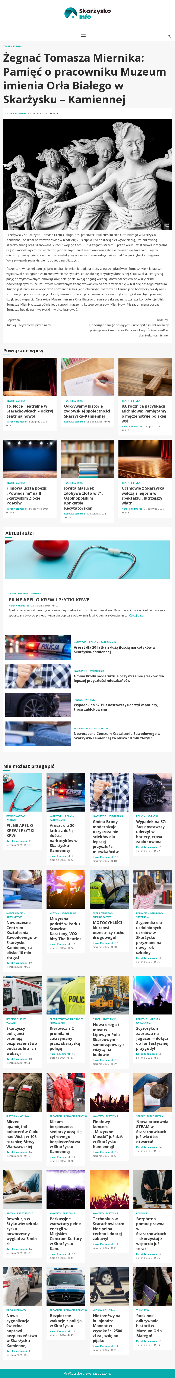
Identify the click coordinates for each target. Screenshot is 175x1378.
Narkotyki (80, 642)
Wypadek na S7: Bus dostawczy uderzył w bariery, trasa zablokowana (38, 705)
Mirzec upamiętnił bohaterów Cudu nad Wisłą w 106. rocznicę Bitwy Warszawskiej (22, 1092)
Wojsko (24, 1116)
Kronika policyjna (104, 1310)
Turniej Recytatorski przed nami (28, 322)
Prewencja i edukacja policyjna (69, 1116)
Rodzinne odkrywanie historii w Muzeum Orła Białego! (152, 1286)
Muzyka (55, 913)
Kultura (155, 1019)
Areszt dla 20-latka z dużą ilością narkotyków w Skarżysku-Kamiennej (38, 647)
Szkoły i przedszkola (149, 1116)
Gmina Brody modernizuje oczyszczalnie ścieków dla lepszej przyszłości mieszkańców (38, 676)
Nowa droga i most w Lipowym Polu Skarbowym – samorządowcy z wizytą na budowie (109, 995)
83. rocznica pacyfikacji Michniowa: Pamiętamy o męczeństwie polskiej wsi (145, 377)
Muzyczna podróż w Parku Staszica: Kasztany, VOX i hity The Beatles (66, 889)
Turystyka (143, 1310)
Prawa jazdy (57, 1023)
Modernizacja (82, 728)
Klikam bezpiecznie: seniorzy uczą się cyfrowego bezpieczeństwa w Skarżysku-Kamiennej (66, 1092)
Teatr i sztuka (12, 46)
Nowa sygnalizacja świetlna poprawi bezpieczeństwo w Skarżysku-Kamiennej (22, 1286)
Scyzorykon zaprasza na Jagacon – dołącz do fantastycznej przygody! (152, 995)
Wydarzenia (97, 671)
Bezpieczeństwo (103, 913)
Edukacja (142, 913)
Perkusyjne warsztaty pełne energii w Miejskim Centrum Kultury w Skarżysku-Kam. (66, 1189)
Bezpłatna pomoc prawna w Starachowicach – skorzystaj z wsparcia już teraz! (152, 1189)
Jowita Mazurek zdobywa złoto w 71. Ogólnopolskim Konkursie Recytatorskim (87, 459)
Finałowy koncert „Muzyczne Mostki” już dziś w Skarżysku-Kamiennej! (109, 1092)
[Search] (169, 36)
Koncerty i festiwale (105, 1116)
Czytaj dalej (136, 615)
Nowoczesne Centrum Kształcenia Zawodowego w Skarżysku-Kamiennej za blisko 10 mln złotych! (38, 733)
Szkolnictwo (101, 728)
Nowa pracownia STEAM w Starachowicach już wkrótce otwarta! (152, 1092)
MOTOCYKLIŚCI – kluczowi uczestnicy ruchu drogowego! (109, 889)
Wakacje (11, 1023)
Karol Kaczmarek (16, 113)
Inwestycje (81, 671)
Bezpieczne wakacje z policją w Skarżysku (66, 1286)
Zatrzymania (109, 642)
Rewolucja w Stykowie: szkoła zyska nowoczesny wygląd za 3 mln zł (22, 1189)
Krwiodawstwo (18, 593)
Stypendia (142, 917)
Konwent (142, 1019)
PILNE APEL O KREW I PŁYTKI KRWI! (87, 559)
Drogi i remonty (16, 1310)
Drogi (97, 1019)
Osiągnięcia (157, 913)
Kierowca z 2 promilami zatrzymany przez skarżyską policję (66, 995)
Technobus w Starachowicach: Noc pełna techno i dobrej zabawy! (109, 1189)
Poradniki (142, 1213)
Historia (12, 1116)
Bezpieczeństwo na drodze (67, 1019)
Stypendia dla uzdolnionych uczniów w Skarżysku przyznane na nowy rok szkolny (152, 889)
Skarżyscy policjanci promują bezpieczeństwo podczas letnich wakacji (22, 995)
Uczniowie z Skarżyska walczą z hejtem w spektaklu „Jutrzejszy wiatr (145, 459)
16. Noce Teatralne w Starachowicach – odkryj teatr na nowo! (30, 377)
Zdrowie (36, 593)
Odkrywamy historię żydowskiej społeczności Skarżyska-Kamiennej (87, 377)
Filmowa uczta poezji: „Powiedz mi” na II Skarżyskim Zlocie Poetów (30, 459)
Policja (94, 642)
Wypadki (90, 700)
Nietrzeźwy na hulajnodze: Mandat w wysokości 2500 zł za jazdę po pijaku (109, 1286)
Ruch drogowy (102, 917)
